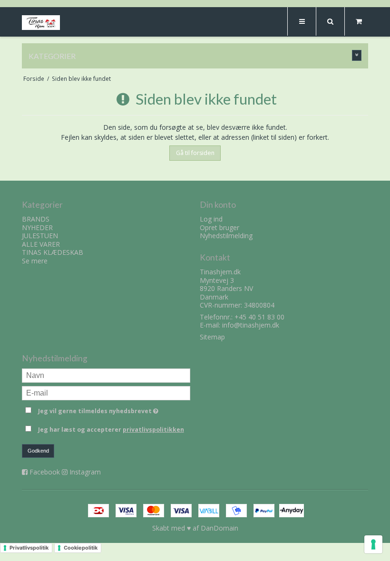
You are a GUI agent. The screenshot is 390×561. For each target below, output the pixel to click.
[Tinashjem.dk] (41, 22)
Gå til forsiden (195, 153)
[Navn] (106, 374)
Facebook (44, 471)
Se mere (35, 260)
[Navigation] (301, 21)
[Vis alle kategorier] (356, 55)
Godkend (38, 451)
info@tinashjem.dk (250, 324)
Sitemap (212, 336)
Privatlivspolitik (29, 547)
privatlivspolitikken (153, 430)
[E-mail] (106, 392)
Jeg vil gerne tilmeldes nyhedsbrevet (114, 409)
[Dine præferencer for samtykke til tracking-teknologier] (373, 544)
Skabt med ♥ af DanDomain (195, 527)
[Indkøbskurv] (358, 21)
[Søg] (330, 21)
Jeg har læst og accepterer (111, 430)
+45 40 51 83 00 (259, 316)
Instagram (85, 471)
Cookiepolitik (81, 547)
